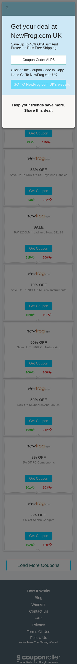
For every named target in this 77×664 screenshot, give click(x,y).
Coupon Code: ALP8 (38, 60)
